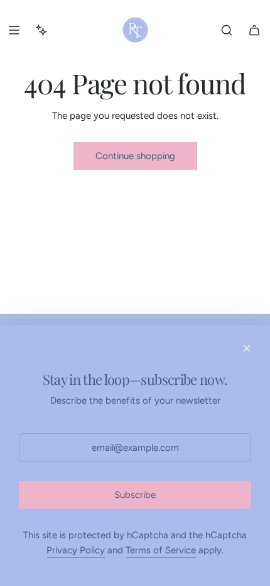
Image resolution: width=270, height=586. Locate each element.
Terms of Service (161, 550)
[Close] (247, 348)
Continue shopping (135, 156)
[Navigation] (14, 30)
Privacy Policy (75, 550)
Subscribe (135, 494)
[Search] (226, 30)
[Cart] (254, 30)
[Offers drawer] (41, 30)
